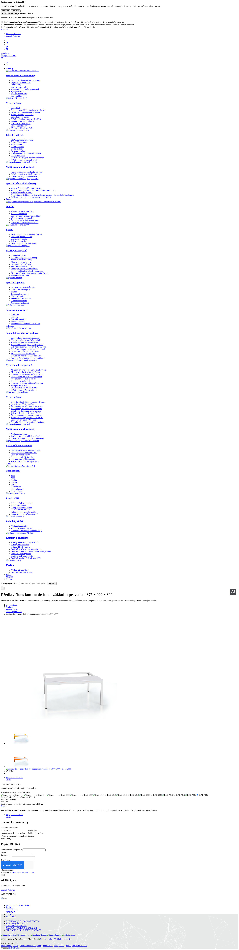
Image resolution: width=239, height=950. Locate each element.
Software (14, 317)
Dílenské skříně (17, 149)
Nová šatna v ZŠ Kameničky (22, 404)
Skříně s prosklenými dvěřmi (22, 115)
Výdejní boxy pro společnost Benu (24, 342)
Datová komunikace (19, 319)
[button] (2, 58)
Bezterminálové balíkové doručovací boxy (27, 358)
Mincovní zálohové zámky (21, 260)
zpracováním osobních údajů (23, 872)
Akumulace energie (18, 505)
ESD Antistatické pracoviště (22, 140)
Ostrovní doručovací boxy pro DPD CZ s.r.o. (29, 347)
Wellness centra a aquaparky (22, 218)
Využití (9, 229)
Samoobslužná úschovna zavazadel (25, 351)
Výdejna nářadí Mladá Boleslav (23, 379)
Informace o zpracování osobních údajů (26, 531)
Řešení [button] (8, 199)
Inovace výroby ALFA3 (20, 510)
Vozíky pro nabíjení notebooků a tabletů (26, 172)
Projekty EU (12, 498)
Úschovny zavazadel (19, 239)
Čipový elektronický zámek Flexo (24, 269)
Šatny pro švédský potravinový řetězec (26, 415)
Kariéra (10, 565)
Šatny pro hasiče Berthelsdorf (22, 457)
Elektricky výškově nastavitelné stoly (25, 372)
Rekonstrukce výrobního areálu (23, 512)
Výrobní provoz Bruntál (20, 381)
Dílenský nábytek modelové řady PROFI (27, 374)
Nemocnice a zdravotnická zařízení (24, 223)
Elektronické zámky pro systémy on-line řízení (29, 273)
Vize (13, 476)
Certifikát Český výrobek (21, 554)
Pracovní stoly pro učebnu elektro (24, 388)
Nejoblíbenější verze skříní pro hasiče (25, 450)
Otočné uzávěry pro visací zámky (24, 257)
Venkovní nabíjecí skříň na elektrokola (26, 188)
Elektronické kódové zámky (22, 266)
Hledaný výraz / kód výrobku (12, 583)
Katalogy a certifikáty (17, 537)
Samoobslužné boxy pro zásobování (25, 338)
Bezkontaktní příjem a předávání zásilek (26, 234)
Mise (13, 478)
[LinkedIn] (7, 42)
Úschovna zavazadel (19, 87)
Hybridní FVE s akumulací (21, 503)
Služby (8, 575)
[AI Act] (233, 592)
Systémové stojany (18, 151)
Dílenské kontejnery (19, 142)
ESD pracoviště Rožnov (20, 385)
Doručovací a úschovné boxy (20, 75)
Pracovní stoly (16, 144)
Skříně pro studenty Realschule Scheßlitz (27, 418)
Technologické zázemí (20, 294)
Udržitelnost (16, 487)
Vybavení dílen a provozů (19, 365)
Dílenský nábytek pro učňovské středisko (27, 383)
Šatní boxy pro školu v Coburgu (23, 420)
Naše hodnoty (13, 470)
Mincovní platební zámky (21, 262)
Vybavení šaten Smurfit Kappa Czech (25, 413)
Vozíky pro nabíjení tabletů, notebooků (26, 436)
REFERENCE (12, 910)
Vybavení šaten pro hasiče (19, 445)
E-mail (3, 852)
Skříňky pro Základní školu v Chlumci (26, 411)
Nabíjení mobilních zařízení (20, 167)
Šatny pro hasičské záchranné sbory (25, 220)
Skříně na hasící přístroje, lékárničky (25, 160)
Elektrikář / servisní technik (21, 572)
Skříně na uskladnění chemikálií (23, 390)
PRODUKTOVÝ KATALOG (18, 905)
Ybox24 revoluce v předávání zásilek (25, 340)
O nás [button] (8, 464)
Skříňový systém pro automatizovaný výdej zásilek (31, 197)
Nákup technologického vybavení (24, 514)
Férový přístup (16, 491)
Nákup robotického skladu (21, 507)
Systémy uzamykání (16, 250)
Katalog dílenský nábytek (21, 547)
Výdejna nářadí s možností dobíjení (25, 89)
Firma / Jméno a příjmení (11, 850)
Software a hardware (17, 310)
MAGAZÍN (11, 912)
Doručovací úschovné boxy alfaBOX (25, 80)
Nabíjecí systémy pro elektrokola (24, 176)
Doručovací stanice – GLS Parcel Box (26, 356)
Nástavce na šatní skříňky (21, 124)
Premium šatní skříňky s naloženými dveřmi (28, 110)
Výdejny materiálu (18, 91)
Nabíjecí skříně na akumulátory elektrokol (27, 438)
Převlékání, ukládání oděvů (21, 237)
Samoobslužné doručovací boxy (22, 333)
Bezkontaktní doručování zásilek (24, 243)
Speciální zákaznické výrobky (21, 183)
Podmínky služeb (15, 521)
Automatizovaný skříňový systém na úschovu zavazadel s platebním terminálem (42, 195)
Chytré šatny (16, 85)
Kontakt (9, 579)
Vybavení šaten (13, 103)
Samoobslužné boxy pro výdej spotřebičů (27, 345)
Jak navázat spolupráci (20, 303)
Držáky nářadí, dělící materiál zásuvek (26, 153)
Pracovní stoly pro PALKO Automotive (26, 376)
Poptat (3, 806)
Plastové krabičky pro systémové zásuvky (27, 158)
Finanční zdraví (17, 489)
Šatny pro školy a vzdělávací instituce (25, 216)
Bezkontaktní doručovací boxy (23, 353)
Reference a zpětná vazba (21, 298)
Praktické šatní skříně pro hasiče (24, 452)
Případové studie (17, 296)
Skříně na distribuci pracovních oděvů (26, 119)
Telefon (4, 855)
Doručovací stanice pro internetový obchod (28, 349)
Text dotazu (5, 860)
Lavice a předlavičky (19, 126)
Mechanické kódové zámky (22, 264)
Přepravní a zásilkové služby (22, 211)
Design (14, 484)
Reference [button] (10, 326)
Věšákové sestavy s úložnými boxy (25, 461)
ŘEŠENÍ (9, 907)
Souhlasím (16, 11)
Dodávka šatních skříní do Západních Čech (28, 402)
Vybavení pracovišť (18, 241)
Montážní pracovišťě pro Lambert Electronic (28, 370)
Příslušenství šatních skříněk (22, 128)
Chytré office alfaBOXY (20, 82)
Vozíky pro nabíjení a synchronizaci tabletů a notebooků (33, 190)
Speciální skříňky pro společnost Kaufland (27, 422)
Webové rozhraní (17, 321)
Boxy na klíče (16, 96)
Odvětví (10, 206)
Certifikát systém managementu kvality (26, 549)
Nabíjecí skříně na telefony (21, 193)
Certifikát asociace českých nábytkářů (26, 558)
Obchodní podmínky (19, 526)
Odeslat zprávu (7, 870)
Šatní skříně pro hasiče (20, 117)
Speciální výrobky (15, 282)
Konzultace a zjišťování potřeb (23, 287)
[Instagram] (7, 49)
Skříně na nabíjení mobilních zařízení (25, 174)
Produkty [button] (9, 68)
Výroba (14, 292)
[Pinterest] (7, 47)
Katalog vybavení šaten (20, 545)
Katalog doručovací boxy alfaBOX (25, 542)
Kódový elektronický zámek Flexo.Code (27, 271)
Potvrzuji (4, 29)
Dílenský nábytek (15, 135)
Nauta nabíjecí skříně (19, 434)
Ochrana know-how (19, 301)
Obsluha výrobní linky (20, 570)
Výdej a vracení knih (19, 94)
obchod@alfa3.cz (8, 890)
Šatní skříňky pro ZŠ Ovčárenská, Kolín (27, 406)
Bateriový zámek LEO (20, 275)
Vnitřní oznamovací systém (21, 528)
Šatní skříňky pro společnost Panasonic (26, 409)
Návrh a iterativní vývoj (20, 289)
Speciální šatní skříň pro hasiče (23, 459)
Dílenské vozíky (17, 147)
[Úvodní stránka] (8, 55)
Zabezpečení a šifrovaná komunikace (25, 324)
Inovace (14, 482)
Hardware (15, 315)
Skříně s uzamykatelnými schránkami (25, 112)
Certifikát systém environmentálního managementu (31, 551)
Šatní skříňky (16, 108)
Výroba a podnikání (19, 214)
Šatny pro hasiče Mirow (20, 455)
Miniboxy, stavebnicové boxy (22, 121)
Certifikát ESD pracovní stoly (22, 556)
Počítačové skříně (18, 155)
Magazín (9, 577)
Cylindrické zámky (18, 255)
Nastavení (5, 11)
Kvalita (14, 480)
